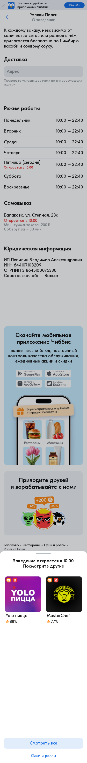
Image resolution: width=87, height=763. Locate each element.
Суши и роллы (43, 756)
